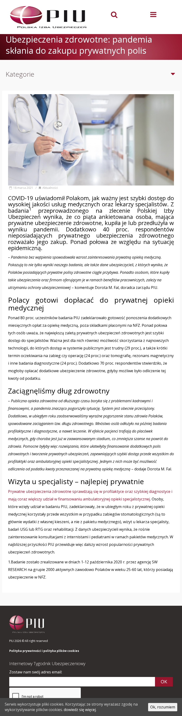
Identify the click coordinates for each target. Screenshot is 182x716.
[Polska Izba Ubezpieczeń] (48, 17)
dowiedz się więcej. (80, 709)
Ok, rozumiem (162, 707)
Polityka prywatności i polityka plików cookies (44, 651)
